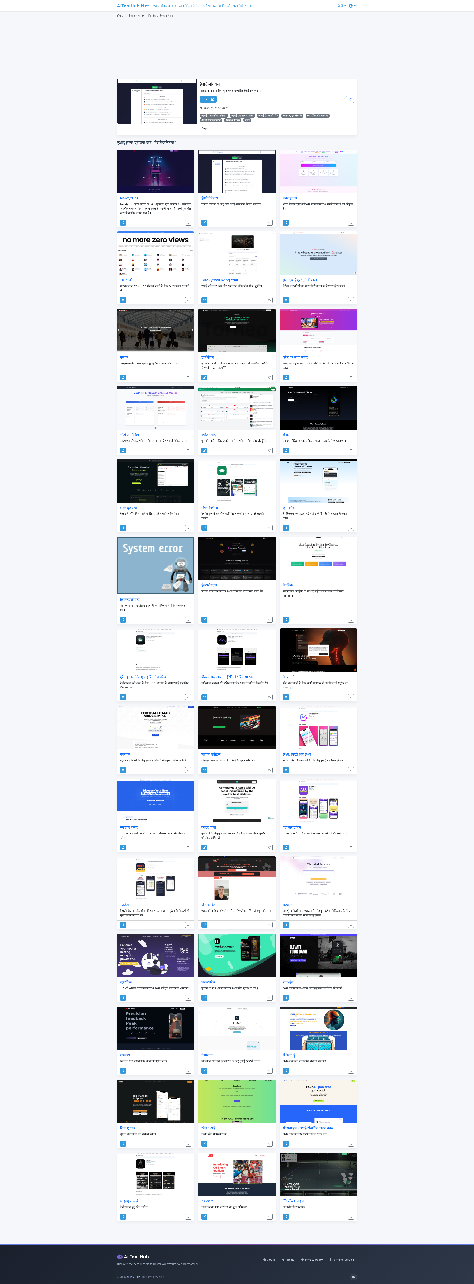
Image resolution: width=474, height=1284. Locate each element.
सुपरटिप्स (126, 982)
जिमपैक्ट (207, 1055)
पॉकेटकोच (208, 982)
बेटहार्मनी (288, 676)
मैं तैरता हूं (289, 1055)
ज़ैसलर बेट (208, 904)
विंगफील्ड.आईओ (293, 1200)
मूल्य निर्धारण (239, 6)
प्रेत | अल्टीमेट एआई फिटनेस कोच (143, 676)
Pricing (290, 1259)
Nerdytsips (129, 198)
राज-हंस (288, 982)
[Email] (353, 1277)
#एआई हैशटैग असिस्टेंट (211, 120)
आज (251, 6)
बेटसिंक (288, 585)
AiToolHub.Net (133, 6)
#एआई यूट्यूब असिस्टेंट (292, 115)
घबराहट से (290, 198)
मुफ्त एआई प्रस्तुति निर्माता (300, 279)
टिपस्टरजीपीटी (130, 599)
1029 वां (126, 279)
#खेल (247, 120)
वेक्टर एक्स (208, 827)
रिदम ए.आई (127, 1127)
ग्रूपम (124, 357)
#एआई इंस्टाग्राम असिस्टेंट (242, 115)
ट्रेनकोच (289, 507)
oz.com (207, 1200)
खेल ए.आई (208, 1127)
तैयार (286, 434)
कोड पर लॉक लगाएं (295, 357)
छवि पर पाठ (209, 6)
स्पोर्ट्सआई (208, 434)
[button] (352, 5)
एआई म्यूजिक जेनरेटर (164, 6)
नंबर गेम (125, 754)
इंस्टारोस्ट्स (209, 585)
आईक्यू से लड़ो (129, 1200)
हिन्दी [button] (341, 6)
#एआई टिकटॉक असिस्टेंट (317, 115)
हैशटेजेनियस (209, 198)
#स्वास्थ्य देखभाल (233, 120)
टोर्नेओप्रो (207, 357)
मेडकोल (288, 904)
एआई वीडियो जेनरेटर (190, 6)
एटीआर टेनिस (292, 827)
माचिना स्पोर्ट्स (210, 754)
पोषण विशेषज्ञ (210, 507)
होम (119, 16)
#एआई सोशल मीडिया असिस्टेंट (213, 115)
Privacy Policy (314, 1259)
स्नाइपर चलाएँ (129, 827)
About (271, 1259)
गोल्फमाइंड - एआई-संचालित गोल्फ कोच (308, 1127)
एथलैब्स (125, 1055)
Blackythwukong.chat (219, 279)
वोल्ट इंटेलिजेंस (129, 507)
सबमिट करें (224, 6)
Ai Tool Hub (136, 1256)
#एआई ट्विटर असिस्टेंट (268, 115)
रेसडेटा (124, 904)
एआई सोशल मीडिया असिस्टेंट (140, 16)
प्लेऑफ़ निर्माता (129, 434)
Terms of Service (343, 1259)
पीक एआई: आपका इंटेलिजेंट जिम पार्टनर (227, 676)
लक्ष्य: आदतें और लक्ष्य (297, 754)
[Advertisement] (228, 48)
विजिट (206, 99)
